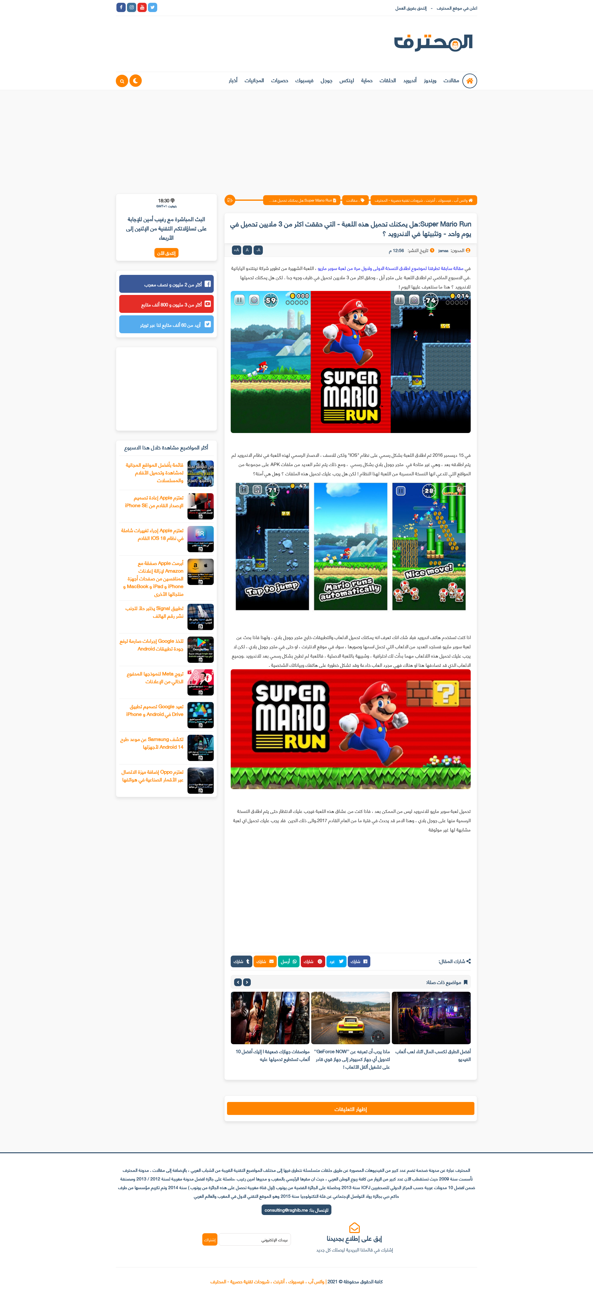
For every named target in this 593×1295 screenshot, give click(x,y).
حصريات (279, 80)
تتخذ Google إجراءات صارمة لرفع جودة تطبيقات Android (151, 644)
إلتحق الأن (166, 253)
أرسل (285, 961)
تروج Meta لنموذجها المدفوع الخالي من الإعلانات (155, 677)
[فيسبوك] (194, 7)
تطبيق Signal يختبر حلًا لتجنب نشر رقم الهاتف (154, 611)
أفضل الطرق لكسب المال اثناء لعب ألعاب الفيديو (433, 1055)
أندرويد (410, 80)
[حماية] (163, 7)
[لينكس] (173, 7)
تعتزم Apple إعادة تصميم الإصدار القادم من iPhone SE (154, 501)
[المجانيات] (215, 7)
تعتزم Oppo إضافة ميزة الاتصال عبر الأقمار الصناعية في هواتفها (152, 775)
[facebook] (121, 7)
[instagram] (131, 7)
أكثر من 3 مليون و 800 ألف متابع (171, 304)
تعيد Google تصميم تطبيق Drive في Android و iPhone (154, 709)
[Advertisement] (296, 138)
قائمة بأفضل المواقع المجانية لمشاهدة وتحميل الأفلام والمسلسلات (154, 472)
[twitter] (152, 7)
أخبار (233, 80)
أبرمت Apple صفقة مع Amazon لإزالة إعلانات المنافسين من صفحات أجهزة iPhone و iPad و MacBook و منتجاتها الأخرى (153, 578)
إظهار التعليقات (351, 1108)
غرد (333, 961)
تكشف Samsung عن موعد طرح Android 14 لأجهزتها (151, 742)
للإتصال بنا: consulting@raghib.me (296, 1209)
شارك (355, 961)
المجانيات (254, 80)
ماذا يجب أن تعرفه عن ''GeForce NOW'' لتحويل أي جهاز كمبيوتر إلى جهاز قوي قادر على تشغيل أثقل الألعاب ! (352, 1059)
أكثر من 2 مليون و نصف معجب (173, 284)
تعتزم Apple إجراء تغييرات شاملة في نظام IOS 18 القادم (152, 533)
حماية (366, 80)
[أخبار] (226, 7)
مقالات (451, 80)
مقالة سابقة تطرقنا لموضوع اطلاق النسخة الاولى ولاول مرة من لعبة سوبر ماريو (390, 268)
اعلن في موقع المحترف (457, 7)
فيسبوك (304, 80)
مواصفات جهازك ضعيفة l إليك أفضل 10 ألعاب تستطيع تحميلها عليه (273, 1055)
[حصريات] (205, 7)
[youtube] (142, 7)
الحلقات (388, 80)
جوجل (326, 80)
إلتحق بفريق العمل (411, 7)
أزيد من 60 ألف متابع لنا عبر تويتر (171, 324)
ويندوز (430, 80)
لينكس (347, 80)
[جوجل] (184, 7)
